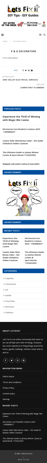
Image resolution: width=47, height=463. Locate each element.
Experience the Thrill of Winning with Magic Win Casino (21, 118)
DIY (6, 290)
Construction (10, 284)
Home (5, 41)
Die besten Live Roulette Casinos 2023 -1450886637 (21, 130)
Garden (8, 295)
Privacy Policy (8, 388)
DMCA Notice (8, 376)
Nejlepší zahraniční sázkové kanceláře (21, 164)
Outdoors (9, 312)
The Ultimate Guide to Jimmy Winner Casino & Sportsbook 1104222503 (21, 153)
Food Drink (10, 301)
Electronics (9, 306)
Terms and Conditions (12, 382)
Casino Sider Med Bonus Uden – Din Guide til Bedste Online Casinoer (23, 142)
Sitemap (6, 399)
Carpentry (9, 278)
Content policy (9, 393)
